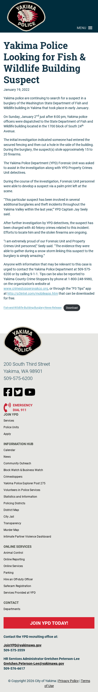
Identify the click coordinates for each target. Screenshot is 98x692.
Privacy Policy (68, 681)
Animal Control (13, 552)
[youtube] (29, 394)
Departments (12, 609)
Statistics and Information (20, 496)
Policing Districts (14, 503)
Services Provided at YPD (20, 592)
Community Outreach (17, 463)
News (7, 456)
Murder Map (11, 530)
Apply (7, 434)
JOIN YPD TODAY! (49, 623)
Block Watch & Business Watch (23, 470)
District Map (11, 510)
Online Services (13, 566)
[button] (81, 28)
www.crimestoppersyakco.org (26, 288)
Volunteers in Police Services (22, 490)
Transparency (12, 523)
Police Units (11, 427)
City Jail (9, 516)
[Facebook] (9, 394)
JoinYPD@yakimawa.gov (22, 645)
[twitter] (19, 394)
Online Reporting (14, 559)
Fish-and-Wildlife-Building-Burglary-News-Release (33, 307)
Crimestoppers (13, 476)
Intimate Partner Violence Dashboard (27, 536)
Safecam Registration (17, 586)
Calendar (9, 450)
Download (72, 307)
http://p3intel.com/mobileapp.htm (32, 293)
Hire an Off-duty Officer (18, 579)
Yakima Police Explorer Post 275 (24, 483)
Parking (9, 572)
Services (9, 420)
